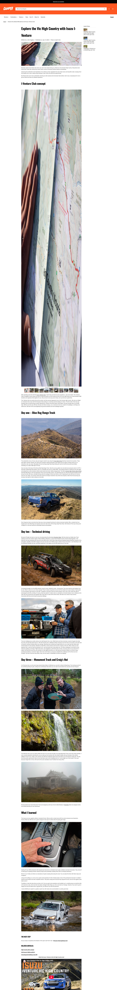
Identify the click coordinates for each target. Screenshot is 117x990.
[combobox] (61, 8)
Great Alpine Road (58, 461)
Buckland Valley (57, 537)
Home (4, 21)
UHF (47, 650)
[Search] (105, 8)
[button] (109, 8)
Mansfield (66, 804)
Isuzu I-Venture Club (41, 394)
